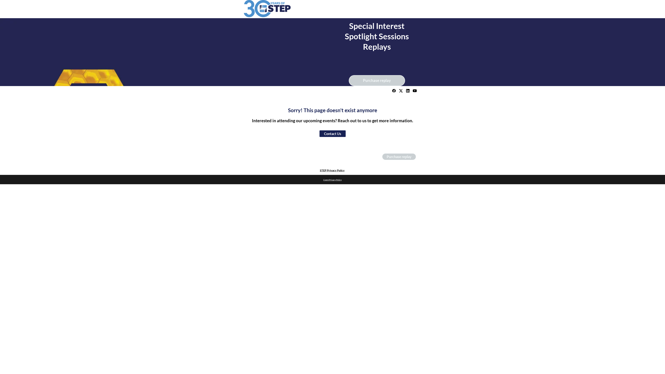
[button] (394, 91)
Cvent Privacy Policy (332, 180)
